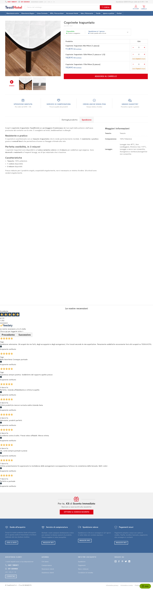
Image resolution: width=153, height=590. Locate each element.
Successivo (25, 334)
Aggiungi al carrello (106, 76)
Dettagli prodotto (70, 120)
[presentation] (57, 48)
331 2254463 (25, 2)
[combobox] (68, 7)
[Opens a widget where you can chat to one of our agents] (145, 586)
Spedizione (86, 120)
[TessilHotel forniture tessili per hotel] (13, 7)
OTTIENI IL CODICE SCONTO (76, 512)
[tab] (69, 120)
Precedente (8, 334)
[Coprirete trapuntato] (33, 48)
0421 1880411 (12, 2)
